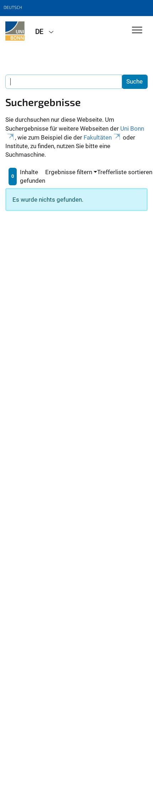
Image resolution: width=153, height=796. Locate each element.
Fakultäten (98, 137)
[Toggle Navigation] (137, 30)
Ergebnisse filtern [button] (68, 172)
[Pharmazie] (15, 31)
